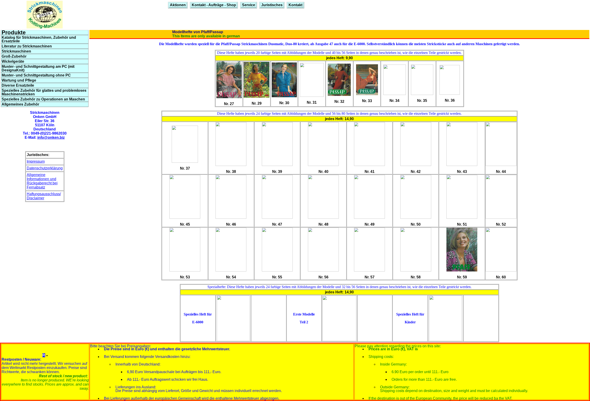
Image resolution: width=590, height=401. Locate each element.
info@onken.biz (51, 137)
